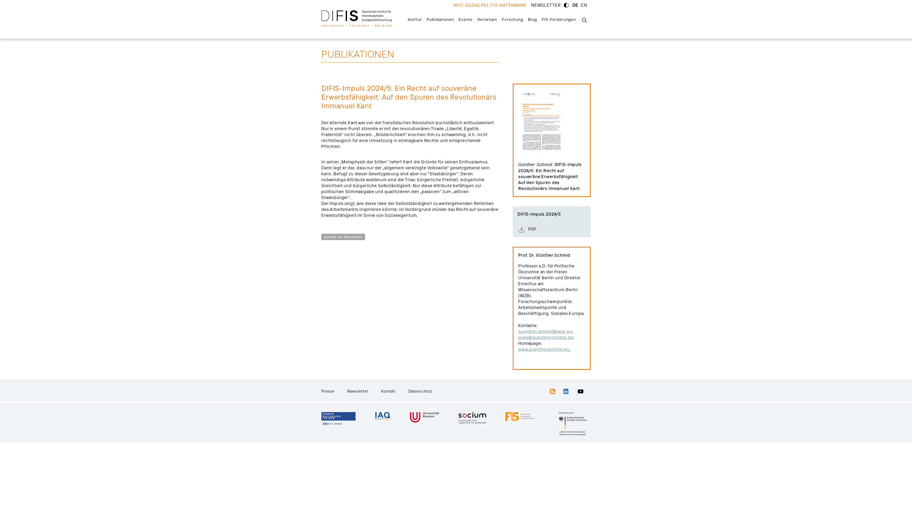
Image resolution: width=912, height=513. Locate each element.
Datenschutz (420, 391)
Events (465, 19)
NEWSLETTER (546, 5)
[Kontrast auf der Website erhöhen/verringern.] (566, 5)
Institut (415, 19)
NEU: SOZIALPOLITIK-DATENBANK (490, 5)
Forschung (512, 19)
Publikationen (440, 19)
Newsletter (358, 391)
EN (584, 5)
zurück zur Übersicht (343, 237)
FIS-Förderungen (559, 19)
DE (575, 5)
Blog (532, 19)
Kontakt (388, 391)
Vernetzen (487, 19)
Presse (327, 391)
